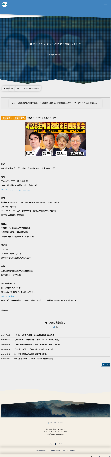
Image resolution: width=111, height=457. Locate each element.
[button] (105, 3)
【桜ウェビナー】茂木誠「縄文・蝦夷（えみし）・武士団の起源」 (37, 340)
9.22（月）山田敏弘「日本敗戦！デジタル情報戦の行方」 (33, 359)
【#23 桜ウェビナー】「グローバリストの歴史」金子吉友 (33, 349)
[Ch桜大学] (4, 4)
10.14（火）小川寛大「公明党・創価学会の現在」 (30, 354)
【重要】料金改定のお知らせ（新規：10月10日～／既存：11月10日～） (38, 344)
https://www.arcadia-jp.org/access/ (16, 190)
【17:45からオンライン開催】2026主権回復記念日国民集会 (34, 335)
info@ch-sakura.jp (9, 296)
